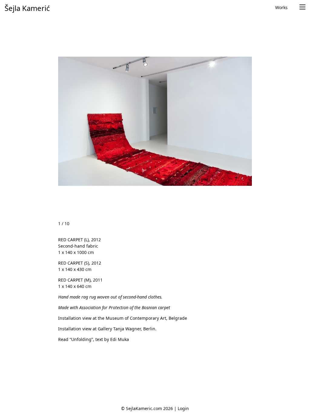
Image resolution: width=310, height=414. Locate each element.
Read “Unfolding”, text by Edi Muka (93, 339)
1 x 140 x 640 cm (74, 286)
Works (281, 7)
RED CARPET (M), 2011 (80, 280)
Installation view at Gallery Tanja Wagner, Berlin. (107, 329)
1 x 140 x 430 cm (74, 269)
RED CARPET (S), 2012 (79, 263)
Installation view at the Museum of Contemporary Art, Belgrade (122, 318)
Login (183, 408)
